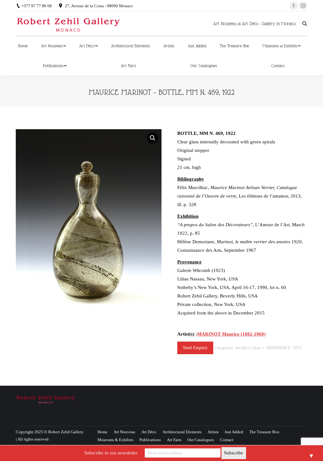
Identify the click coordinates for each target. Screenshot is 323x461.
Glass (256, 347)
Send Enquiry (195, 347)
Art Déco (242, 347)
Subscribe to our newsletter (111, 452)
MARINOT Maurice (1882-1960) (231, 334)
